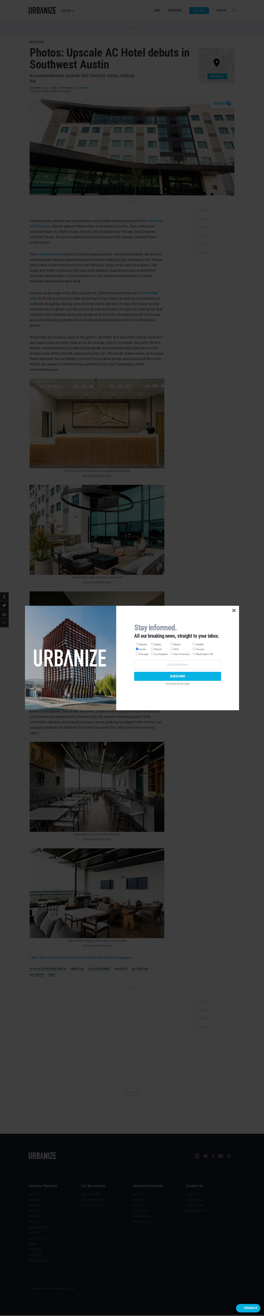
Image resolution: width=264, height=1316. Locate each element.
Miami (177, 644)
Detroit (158, 649)
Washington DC (204, 654)
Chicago (143, 654)
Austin (142, 649)
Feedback (250, 1308)
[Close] (234, 610)
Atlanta (143, 644)
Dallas (157, 644)
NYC (176, 649)
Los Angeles (161, 654)
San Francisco (182, 654)
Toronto (200, 649)
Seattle (200, 644)
